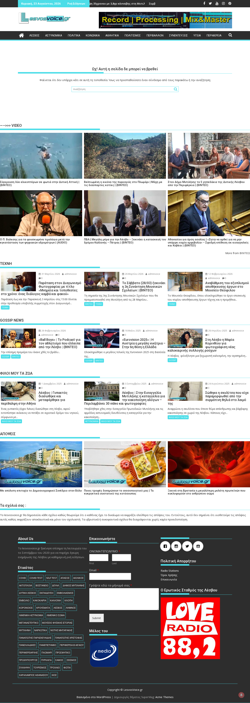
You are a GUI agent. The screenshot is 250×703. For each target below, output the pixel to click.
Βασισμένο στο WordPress (94, 697)
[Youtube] (199, 546)
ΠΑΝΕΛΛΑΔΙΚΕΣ (27, 645)
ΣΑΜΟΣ (59, 660)
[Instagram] (177, 546)
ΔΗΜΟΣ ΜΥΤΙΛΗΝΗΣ (74, 585)
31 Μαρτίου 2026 (50, 273)
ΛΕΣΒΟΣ (34, 35)
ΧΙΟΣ (54, 675)
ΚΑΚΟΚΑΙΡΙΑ (39, 600)
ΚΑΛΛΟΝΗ (55, 600)
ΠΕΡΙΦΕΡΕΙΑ (213, 35)
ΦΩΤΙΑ (67, 667)
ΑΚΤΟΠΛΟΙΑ (25, 585)
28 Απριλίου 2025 (217, 330)
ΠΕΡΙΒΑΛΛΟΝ (154, 35)
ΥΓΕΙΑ (197, 35)
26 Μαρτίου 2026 (133, 273)
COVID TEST (36, 578)
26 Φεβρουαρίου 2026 (53, 330)
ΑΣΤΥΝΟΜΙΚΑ (53, 35)
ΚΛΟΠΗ (69, 600)
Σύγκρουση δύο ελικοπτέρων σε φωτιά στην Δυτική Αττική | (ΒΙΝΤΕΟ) (39, 184)
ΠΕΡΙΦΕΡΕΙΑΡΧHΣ (28, 652)
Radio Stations (170, 570)
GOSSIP (5, 356)
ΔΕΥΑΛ (55, 585)
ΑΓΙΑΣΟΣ (65, 578)
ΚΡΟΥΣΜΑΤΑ (43, 607)
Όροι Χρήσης (169, 575)
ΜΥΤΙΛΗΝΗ (25, 630)
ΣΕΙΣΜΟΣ (71, 660)
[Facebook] (166, 546)
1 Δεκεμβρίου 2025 (51, 383)
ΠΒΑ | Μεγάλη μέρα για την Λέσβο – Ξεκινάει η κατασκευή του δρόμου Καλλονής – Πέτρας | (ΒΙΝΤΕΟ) (125, 241)
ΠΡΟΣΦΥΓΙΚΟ (63, 652)
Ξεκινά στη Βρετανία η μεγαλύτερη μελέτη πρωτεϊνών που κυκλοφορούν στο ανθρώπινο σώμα (206, 492)
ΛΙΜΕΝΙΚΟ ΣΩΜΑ (56, 615)
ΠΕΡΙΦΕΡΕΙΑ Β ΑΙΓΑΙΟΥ (72, 645)
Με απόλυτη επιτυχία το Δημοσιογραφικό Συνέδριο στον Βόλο (41, 490)
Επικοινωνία (169, 579)
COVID (22, 578)
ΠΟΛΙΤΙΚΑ (74, 35)
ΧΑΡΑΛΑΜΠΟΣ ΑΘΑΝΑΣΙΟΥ (33, 675)
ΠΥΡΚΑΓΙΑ (46, 660)
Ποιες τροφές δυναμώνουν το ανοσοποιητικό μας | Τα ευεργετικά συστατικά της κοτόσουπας (119, 492)
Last (114, 563)
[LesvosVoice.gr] (21, 35)
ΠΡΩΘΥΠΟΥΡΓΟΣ (28, 660)
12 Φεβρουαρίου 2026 (220, 273)
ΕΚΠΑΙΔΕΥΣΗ (46, 593)
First (91, 563)
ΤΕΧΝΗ (5, 307)
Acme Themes (164, 697)
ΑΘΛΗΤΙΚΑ (112, 35)
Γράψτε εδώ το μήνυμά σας (110, 585)
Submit (96, 618)
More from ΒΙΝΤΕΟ (237, 253)
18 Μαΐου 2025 (132, 330)
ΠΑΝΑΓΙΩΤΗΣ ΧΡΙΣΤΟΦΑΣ (68, 637)
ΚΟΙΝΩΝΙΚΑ (93, 35)
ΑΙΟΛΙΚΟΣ (78, 578)
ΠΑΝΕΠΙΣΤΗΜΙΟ (47, 645)
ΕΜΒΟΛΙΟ (24, 600)
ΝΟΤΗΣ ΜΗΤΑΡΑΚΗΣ (61, 630)
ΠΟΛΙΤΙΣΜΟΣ (132, 35)
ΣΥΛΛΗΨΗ (24, 667)
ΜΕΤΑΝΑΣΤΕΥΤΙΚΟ (28, 622)
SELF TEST (51, 578)
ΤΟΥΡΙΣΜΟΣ (39, 667)
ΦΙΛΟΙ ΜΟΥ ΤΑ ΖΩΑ (11, 421)
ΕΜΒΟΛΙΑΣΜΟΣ (65, 593)
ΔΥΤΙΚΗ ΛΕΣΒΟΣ (27, 593)
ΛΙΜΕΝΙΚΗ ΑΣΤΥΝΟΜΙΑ (31, 615)
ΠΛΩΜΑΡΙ (47, 652)
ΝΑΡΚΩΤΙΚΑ (40, 630)
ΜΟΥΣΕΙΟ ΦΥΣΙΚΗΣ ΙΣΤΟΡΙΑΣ (57, 622)
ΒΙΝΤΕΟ (89, 304)
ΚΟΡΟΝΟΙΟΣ (26, 607)
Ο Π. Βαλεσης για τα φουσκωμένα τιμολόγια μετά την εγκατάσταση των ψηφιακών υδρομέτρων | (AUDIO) (35, 241)
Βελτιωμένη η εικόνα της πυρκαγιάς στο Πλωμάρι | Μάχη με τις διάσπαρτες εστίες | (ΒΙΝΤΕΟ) (123, 184)
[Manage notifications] (241, 695)
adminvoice (70, 273)
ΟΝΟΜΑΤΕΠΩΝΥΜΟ (104, 551)
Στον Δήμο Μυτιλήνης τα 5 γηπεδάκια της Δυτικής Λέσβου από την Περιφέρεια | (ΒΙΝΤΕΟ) (206, 184)
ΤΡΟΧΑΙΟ (55, 667)
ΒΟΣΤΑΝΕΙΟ (42, 585)
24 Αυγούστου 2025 (219, 383)
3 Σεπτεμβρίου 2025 (135, 383)
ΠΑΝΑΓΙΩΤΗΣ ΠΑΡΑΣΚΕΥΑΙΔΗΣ (35, 637)
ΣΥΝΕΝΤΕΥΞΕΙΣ (178, 35)
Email (94, 570)
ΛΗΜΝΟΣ (71, 607)
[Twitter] (188, 546)
